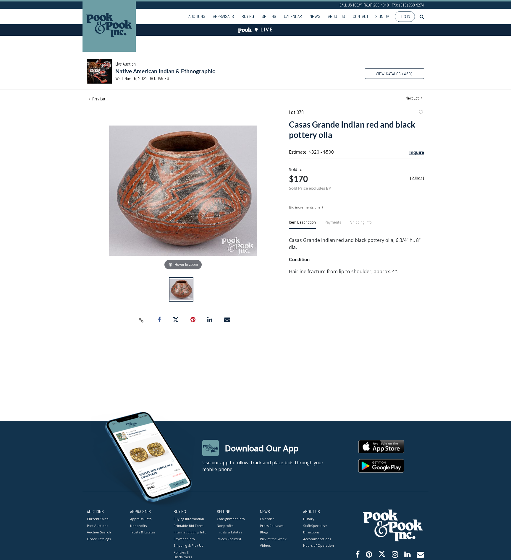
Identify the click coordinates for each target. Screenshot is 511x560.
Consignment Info (231, 519)
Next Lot (412, 98)
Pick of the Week (273, 539)
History (308, 519)
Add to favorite (420, 113)
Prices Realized (229, 539)
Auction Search (99, 532)
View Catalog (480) (394, 73)
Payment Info (184, 539)
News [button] (315, 16)
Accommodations (317, 539)
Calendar (293, 16)
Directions (311, 532)
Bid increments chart (306, 207)
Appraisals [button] (223, 16)
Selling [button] (269, 16)
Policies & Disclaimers (183, 554)
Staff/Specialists (315, 525)
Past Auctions (97, 525)
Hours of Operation (318, 545)
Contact (360, 16)
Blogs (264, 532)
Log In (405, 16)
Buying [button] (248, 16)
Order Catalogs (99, 539)
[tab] (302, 224)
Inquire (416, 152)
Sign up (382, 16)
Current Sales (97, 519)
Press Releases (271, 525)
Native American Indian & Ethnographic (165, 71)
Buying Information (189, 519)
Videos (265, 545)
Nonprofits (138, 525)
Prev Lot (98, 99)
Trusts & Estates (142, 532)
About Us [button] (336, 16)
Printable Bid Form (188, 525)
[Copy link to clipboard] (141, 319)
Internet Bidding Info (190, 532)
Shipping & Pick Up (188, 545)
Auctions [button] (196, 16)
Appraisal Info (141, 519)
